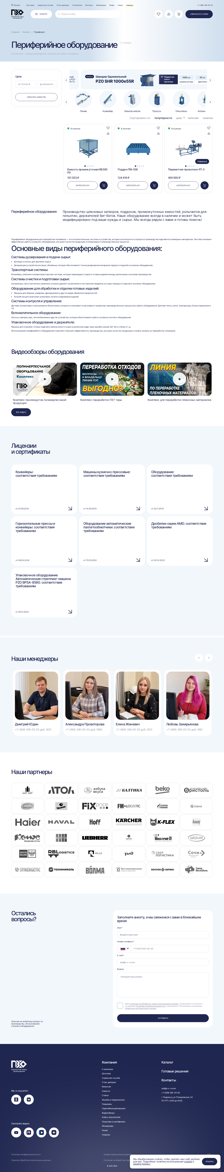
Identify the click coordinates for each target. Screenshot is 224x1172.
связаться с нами (199, 14)
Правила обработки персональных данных (31, 1160)
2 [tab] (87, 166)
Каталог (167, 1062)
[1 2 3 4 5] (88, 132)
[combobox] (124, 948)
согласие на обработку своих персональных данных (154, 1003)
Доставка (30, 5)
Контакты (89, 5)
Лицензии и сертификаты (113, 1122)
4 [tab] (91, 166)
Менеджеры (101, 5)
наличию (193, 118)
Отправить (163, 1018)
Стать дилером (63, 5)
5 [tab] (92, 166)
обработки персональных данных (140, 1008)
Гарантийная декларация (113, 1108)
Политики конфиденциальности (150, 1006)
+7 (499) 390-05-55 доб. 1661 (184, 729)
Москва (17, 5)
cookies (188, 1161)
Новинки (129, 5)
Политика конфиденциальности (26, 1154)
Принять (209, 1161)
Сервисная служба (45, 5)
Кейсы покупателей (111, 1117)
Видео (112, 5)
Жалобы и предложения (113, 1100)
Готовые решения (174, 1071)
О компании (77, 5)
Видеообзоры (108, 1113)
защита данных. (142, 1163)
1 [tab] (85, 166)
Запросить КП (82, 185)
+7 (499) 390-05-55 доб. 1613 (134, 729)
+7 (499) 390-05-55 (205, 5)
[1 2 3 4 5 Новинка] (188, 132)
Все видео (21, 412)
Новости (106, 1091)
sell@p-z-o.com (168, 1088)
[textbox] (121, 948)
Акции (120, 5)
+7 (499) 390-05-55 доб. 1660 (83, 729)
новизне (208, 118)
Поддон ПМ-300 (128, 169)
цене (179, 118)
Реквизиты (107, 1104)
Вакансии (106, 1086)
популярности (163, 118)
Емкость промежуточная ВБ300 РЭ (87, 171)
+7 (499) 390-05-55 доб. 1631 (33, 729)
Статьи (105, 1095)
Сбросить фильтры (36, 97)
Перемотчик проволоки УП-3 (186, 169)
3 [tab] (89, 166)
